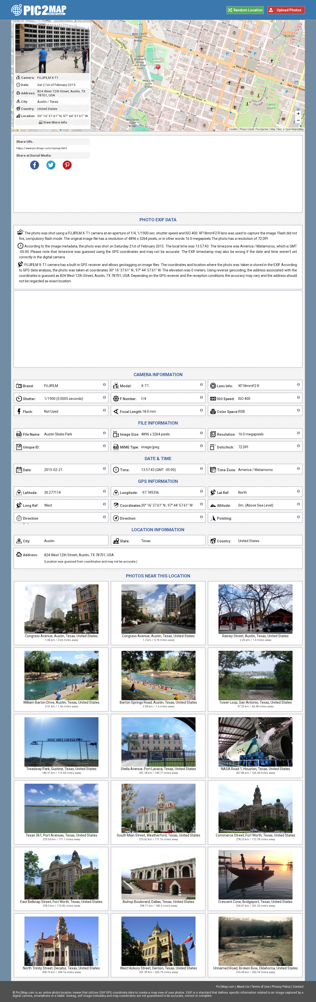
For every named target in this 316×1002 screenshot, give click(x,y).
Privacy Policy (281, 986)
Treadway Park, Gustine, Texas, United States (61, 769)
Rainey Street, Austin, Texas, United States (255, 636)
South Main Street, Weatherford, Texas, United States (158, 835)
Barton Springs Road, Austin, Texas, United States (158, 702)
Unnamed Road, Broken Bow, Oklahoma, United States (255, 968)
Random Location (248, 10)
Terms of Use (260, 986)
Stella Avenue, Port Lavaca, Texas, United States (158, 769)
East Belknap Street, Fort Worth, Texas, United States (61, 902)
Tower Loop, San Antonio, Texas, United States (255, 702)
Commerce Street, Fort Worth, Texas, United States (255, 835)
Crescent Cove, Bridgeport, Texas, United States (255, 902)
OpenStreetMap (294, 129)
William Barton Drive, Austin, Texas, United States (61, 702)
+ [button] (298, 113)
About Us (243, 986)
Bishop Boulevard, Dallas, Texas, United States (158, 902)
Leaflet (233, 129)
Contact (298, 986)
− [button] (298, 120)
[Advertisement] (194, 173)
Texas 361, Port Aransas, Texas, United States (61, 835)
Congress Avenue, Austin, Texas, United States (61, 636)
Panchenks (262, 129)
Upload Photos (289, 10)
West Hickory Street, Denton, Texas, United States (158, 968)
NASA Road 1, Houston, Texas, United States (255, 769)
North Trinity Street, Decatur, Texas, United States (61, 968)
